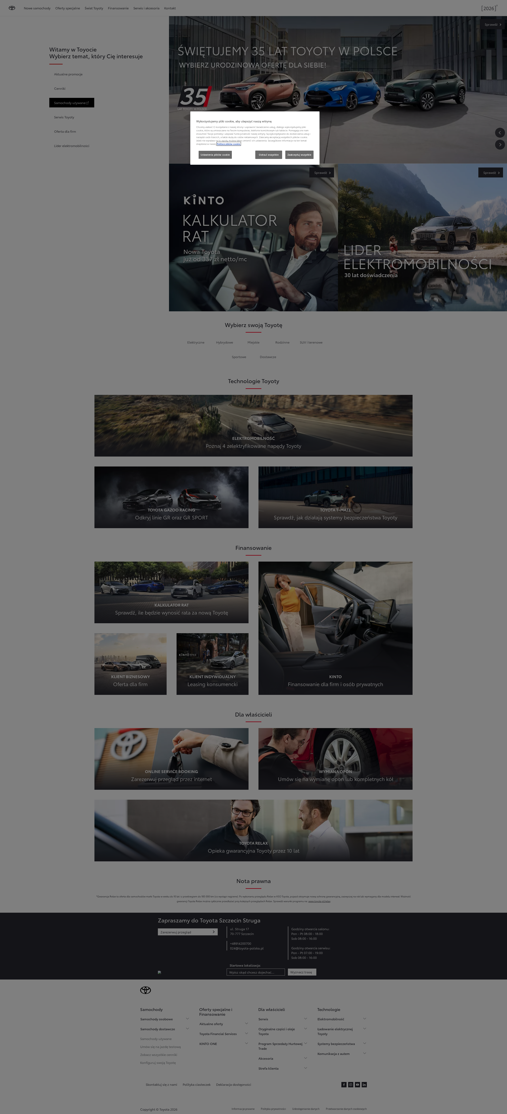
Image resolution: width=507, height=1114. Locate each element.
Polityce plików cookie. (229, 143)
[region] (255, 138)
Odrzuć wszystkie (269, 154)
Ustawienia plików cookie (215, 154)
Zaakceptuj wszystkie (299, 154)
